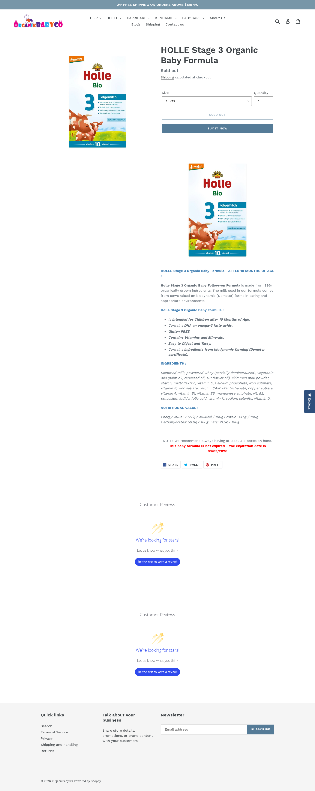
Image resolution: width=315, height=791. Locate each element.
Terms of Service (54, 732)
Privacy (47, 738)
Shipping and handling (59, 745)
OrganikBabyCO (62, 781)
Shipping (167, 77)
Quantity (261, 93)
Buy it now (217, 128)
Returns (47, 751)
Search (46, 726)
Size (165, 93)
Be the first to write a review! (157, 562)
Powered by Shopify (87, 781)
